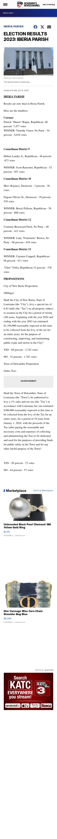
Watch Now (48, 4)
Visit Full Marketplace (43, 491)
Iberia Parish (14, 26)
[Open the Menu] (5, 4)
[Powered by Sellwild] (49, 670)
